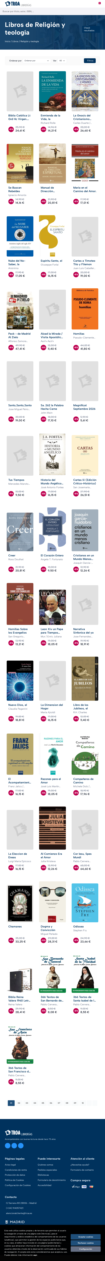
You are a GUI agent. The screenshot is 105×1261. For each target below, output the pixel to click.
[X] (14, 1145)
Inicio (7, 41)
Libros (15, 41)
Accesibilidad (44, 1185)
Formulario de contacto (82, 1170)
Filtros (90, 60)
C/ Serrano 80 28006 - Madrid (21, 1203)
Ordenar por (15, 60)
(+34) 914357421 (14, 1208)
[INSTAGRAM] (7, 1145)
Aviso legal (10, 1164)
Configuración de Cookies (18, 1185)
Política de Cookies (14, 1180)
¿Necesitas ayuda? (80, 1164)
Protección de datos (15, 1175)
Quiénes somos (45, 1164)
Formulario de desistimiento (52, 1180)
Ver (54, 60)
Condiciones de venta (16, 1170)
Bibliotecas (43, 1175)
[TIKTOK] (21, 1145)
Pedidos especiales (47, 1170)
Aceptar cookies (85, 1237)
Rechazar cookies (86, 1243)
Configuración (85, 1249)
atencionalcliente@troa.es (19, 1213)
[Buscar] (100, 11)
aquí (35, 1255)
